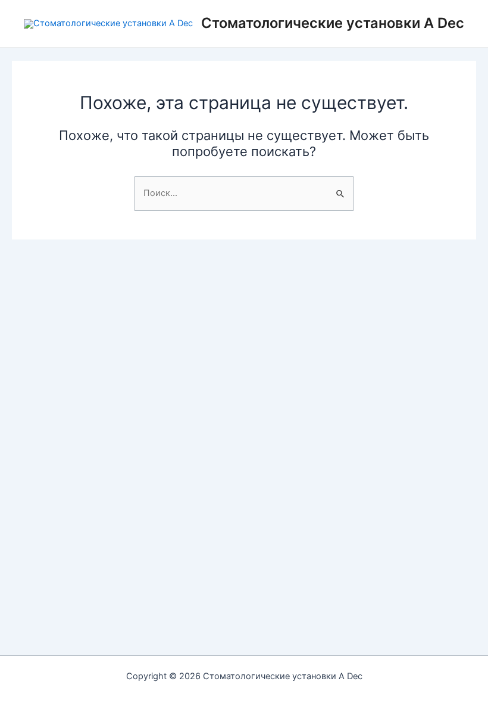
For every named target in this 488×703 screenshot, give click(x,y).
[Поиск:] (244, 193)
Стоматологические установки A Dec (332, 23)
